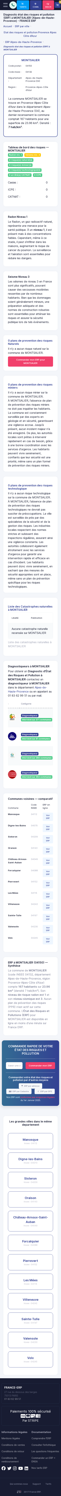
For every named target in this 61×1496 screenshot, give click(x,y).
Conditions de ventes (13, 1445)
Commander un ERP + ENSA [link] (43, 1460)
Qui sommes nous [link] (19, 1484)
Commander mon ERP (40, 1065)
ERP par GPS (46, 1091)
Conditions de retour (13, 1451)
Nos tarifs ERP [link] (39, 1468)
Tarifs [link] (48, 1484)
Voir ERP (48, 816)
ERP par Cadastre (20, 1091)
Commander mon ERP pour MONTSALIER (30, 361)
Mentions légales (11, 1438)
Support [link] (37, 1484)
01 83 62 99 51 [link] (12, 1399)
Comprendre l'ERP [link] (41, 1438)
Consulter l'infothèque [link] (44, 1445)
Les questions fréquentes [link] (45, 1451)
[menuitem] (8, 26)
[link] (23, 5)
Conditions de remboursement (10, 1460)
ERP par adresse (31, 1086)
